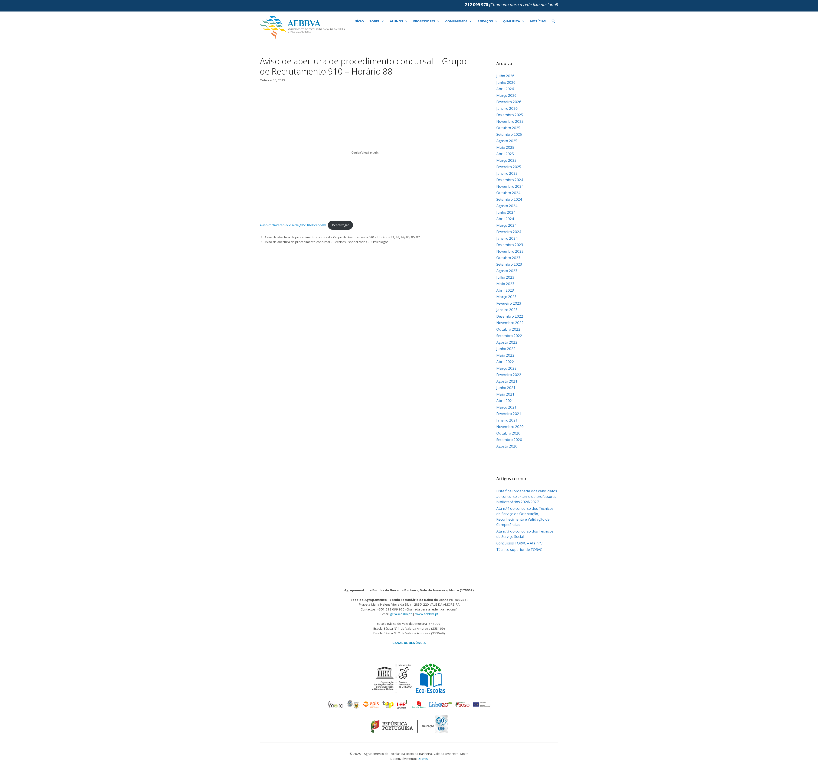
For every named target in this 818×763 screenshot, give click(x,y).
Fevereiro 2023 (508, 303)
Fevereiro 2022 (508, 374)
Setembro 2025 (509, 134)
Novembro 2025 (510, 121)
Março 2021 (506, 407)
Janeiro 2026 (507, 108)
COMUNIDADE (456, 21)
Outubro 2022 (508, 329)
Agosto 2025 (506, 140)
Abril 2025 (505, 153)
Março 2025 (506, 160)
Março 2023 (506, 296)
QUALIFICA (511, 21)
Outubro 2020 (508, 433)
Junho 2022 (506, 348)
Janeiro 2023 (507, 309)
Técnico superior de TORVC (519, 549)
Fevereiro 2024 (508, 231)
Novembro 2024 (510, 186)
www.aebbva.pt (426, 614)
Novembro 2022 (510, 322)
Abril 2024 (505, 218)
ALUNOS (396, 21)
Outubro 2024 (508, 192)
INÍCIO (358, 21)
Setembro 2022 (509, 335)
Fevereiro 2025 (508, 166)
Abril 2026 (505, 88)
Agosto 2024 (506, 205)
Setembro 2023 (509, 264)
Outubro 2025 (508, 127)
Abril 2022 (505, 361)
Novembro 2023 (510, 251)
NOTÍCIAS (538, 21)
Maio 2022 (505, 355)
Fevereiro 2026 (508, 101)
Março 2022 (506, 368)
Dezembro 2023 (509, 244)
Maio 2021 (505, 394)
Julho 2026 (505, 75)
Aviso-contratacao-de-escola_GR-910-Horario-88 (293, 225)
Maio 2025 (505, 147)
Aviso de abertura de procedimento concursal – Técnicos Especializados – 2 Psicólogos (326, 242)
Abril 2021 (505, 400)
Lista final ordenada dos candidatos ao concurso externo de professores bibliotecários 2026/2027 (526, 496)
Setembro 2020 (509, 439)
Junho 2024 (506, 212)
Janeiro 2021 (507, 420)
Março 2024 (506, 225)
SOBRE (374, 21)
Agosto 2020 (506, 446)
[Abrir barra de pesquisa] (553, 21)
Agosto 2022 (506, 342)
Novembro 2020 (510, 426)
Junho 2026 (506, 82)
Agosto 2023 (506, 270)
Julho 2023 (505, 277)
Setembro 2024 (509, 199)
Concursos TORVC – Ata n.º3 (519, 543)
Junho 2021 (506, 387)
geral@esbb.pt (401, 614)
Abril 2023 (505, 290)
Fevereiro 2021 (508, 413)
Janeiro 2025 (507, 173)
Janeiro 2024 (507, 238)
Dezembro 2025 (509, 114)
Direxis (423, 758)
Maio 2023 (505, 283)
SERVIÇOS (485, 21)
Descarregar (340, 225)
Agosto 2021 (506, 381)
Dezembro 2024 (509, 179)
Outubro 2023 (508, 257)
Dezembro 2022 (509, 316)
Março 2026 (506, 95)
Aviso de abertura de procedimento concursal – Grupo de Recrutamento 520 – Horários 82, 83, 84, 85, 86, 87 (342, 237)
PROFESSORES (424, 21)
